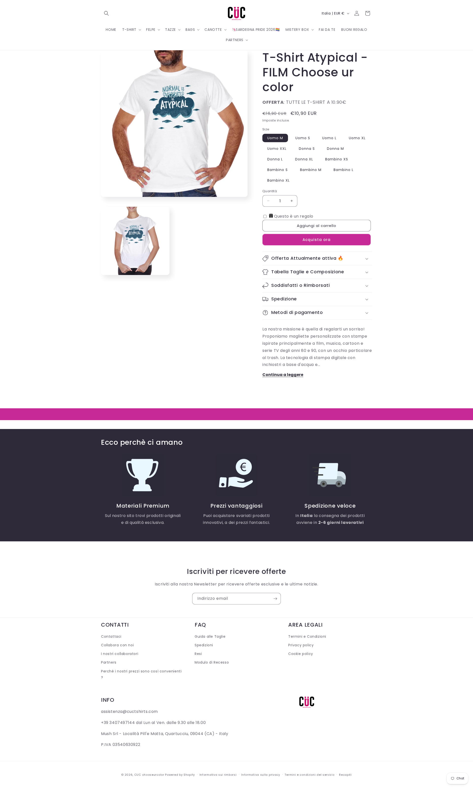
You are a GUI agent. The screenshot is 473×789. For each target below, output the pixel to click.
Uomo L (329, 138)
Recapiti (345, 774)
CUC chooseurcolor (149, 775)
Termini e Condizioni (307, 636)
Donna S (307, 148)
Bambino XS (336, 159)
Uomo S (302, 138)
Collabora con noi (117, 645)
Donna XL (304, 159)
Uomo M (275, 138)
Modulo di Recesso (212, 662)
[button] (106, 13)
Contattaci (111, 636)
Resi (198, 654)
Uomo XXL (277, 148)
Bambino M (310, 169)
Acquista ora (317, 239)
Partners (109, 662)
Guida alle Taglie (210, 636)
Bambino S (277, 169)
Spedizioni (204, 645)
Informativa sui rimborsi (218, 774)
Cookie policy (300, 654)
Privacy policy (301, 645)
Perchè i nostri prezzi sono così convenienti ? (141, 674)
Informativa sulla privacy (260, 774)
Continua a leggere (282, 374)
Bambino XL (278, 180)
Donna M (335, 148)
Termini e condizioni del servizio (309, 774)
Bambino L (344, 169)
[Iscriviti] (275, 598)
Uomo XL (357, 138)
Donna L (275, 159)
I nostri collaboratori (119, 654)
